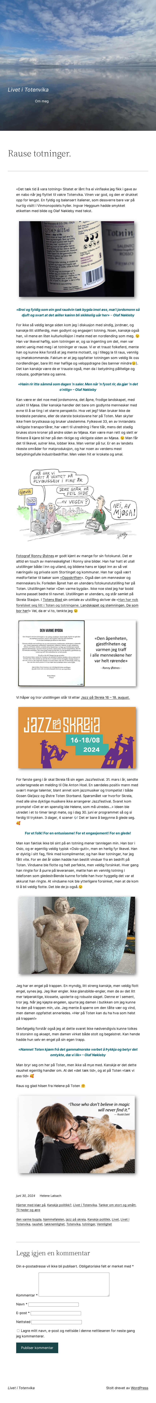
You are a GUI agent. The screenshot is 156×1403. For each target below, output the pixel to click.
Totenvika (73, 1224)
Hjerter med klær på (30, 1205)
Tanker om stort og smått (117, 1205)
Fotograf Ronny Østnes (35, 556)
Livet (115, 1219)
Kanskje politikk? (59, 1205)
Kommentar (27, 1295)
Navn (21, 1304)
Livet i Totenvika (28, 89)
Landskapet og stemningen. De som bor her (77, 605)
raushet (37, 1224)
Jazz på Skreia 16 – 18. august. (105, 697)
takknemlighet (54, 1224)
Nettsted (23, 1322)
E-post (23, 1313)
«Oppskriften (70, 578)
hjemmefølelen (53, 1219)
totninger (88, 1224)
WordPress (139, 1388)
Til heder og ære (28, 1210)
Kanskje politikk (99, 1219)
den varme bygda (28, 1219)
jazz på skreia (76, 1219)
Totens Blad (53, 600)
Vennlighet (104, 1224)
